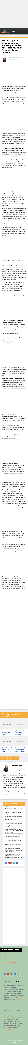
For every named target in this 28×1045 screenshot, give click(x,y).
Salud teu (10, 1040)
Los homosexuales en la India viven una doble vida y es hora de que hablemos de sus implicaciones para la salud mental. (14, 856)
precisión (21, 999)
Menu (12, 31)
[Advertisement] (14, 14)
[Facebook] (6, 863)
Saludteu (14, 1042)
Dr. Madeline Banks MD (17, 768)
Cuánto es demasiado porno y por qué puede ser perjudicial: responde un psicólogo (13, 825)
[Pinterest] (8, 863)
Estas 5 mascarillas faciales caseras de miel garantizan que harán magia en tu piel (13, 845)
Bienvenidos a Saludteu (10, 962)
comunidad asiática (9, 1029)
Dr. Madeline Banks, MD (16, 57)
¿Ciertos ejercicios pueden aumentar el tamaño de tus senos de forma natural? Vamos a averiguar (14, 831)
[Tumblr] (17, 863)
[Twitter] (14, 863)
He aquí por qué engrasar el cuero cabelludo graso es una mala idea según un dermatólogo (14, 850)
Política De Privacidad (10, 966)
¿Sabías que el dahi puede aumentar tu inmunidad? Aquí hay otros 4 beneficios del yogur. (13, 812)
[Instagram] (11, 863)
